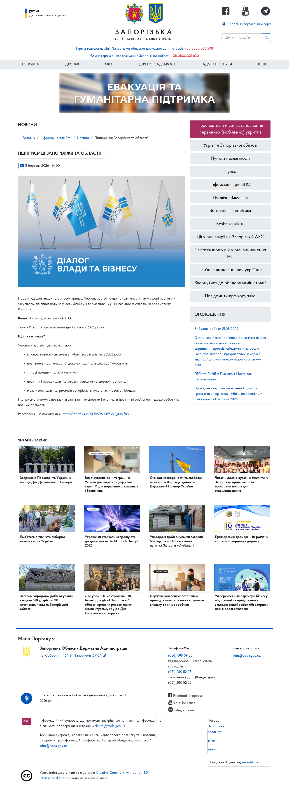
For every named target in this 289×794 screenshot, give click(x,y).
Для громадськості (158, 64)
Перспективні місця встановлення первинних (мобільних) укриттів (230, 129)
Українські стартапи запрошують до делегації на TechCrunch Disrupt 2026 (111, 541)
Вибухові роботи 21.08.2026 (216, 329)
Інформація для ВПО (230, 184)
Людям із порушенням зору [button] (249, 24)
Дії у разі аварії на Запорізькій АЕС (230, 237)
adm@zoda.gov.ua (247, 656)
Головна (30, 64)
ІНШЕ (262, 64)
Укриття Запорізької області (230, 145)
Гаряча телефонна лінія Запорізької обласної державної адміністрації (129, 49)
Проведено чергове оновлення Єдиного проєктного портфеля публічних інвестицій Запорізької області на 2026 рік (228, 394)
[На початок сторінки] (144, 786)
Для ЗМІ (72, 64)
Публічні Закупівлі (230, 198)
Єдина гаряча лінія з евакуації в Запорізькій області (130, 56)
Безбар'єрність (230, 224)
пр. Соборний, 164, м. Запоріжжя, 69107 (70, 656)
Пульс (230, 171)
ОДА (109, 64)
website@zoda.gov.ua (108, 726)
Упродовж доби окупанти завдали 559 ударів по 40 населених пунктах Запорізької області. (176, 541)
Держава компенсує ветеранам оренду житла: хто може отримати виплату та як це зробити (177, 600)
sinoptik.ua (250, 762)
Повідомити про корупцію (230, 296)
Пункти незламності (230, 158)
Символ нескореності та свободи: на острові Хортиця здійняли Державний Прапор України (176, 482)
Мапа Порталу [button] (34, 639)
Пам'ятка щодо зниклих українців (230, 270)
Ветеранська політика (230, 211)
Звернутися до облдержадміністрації (230, 283)
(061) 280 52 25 (179, 672)
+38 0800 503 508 (199, 49)
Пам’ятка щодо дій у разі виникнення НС (230, 253)
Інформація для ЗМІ (56, 138)
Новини (83, 138)
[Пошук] (266, 37)
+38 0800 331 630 (185, 56)
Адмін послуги (217, 64)
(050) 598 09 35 (180, 656)
